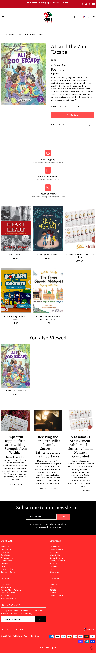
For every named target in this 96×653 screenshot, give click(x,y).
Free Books (55, 566)
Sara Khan (5, 595)
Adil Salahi (5, 584)
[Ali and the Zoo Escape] (15, 366)
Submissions (6, 560)
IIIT (51, 587)
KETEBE (53, 590)
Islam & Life (55, 555)
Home (4, 34)
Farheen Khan (60, 65)
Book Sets (54, 563)
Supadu (53, 648)
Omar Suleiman (8, 593)
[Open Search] (75, 17)
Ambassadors (7, 558)
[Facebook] (79, 4)
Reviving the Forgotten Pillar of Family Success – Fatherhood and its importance (48, 446)
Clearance (54, 572)
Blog (3, 566)
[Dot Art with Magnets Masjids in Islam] (16, 290)
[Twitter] (86, 4)
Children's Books (16, 34)
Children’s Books (57, 549)
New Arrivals (55, 546)
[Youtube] (93, 4)
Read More (15, 479)
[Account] (79, 17)
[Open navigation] (21, 17)
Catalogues (6, 555)
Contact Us (6, 549)
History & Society (57, 560)
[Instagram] (82, 4)
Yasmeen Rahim (8, 598)
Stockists (5, 552)
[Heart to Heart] (16, 228)
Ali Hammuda (7, 587)
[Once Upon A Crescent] (48, 228)
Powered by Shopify (33, 636)
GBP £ (88, 17)
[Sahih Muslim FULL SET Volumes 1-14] (80, 228)
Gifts (52, 569)
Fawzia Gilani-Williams (11, 590)
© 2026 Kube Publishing (11, 636)
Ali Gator (54, 584)
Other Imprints (56, 595)
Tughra (53, 593)
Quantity (56, 106)
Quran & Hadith (57, 558)
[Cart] (94, 17)
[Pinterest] (89, 4)
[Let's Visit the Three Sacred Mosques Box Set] (48, 290)
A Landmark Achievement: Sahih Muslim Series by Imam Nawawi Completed (80, 446)
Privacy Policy (7, 569)
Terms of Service (9, 572)
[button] (72, 125)
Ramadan (54, 552)
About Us (5, 546)
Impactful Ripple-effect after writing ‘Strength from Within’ (15, 444)
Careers (4, 563)
